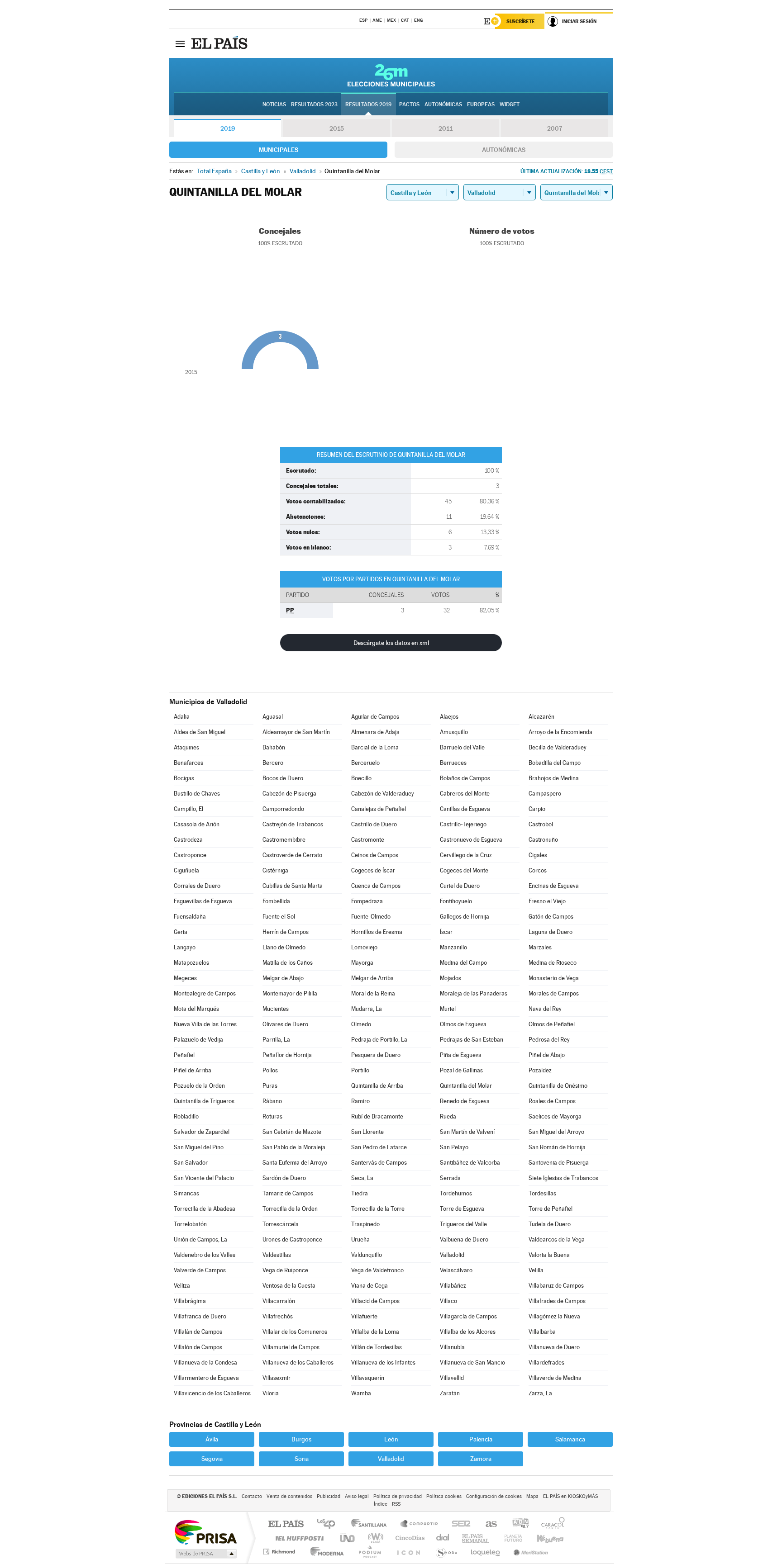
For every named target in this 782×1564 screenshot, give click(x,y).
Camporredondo (283, 809)
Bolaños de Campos (465, 778)
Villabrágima (190, 1301)
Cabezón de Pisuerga (289, 793)
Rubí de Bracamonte (377, 1116)
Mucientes (275, 1008)
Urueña (360, 1239)
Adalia (182, 716)
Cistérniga (275, 870)
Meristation (529, 1551)
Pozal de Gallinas (461, 1070)
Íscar (446, 932)
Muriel (448, 1008)
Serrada (450, 1178)
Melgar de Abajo (283, 978)
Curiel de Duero (460, 885)
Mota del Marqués (196, 1008)
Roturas (272, 1116)
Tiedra (359, 1193)
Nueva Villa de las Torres (205, 1024)
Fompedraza (367, 901)
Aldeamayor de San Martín (296, 732)
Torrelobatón (190, 1224)
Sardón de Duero (284, 1178)
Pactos (409, 104)
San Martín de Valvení (467, 1131)
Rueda (448, 1116)
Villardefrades (546, 1362)
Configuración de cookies (494, 1496)
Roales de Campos (552, 1101)
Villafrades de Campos (557, 1301)
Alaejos (449, 716)
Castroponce (190, 855)
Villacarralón (278, 1301)
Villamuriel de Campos (290, 1347)
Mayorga (362, 962)
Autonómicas (503, 149)
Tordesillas (542, 1193)
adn (517, 1524)
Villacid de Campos (375, 1301)
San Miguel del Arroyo (556, 1131)
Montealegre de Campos (205, 993)
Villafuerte (364, 1316)
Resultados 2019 (368, 104)
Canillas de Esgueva (465, 809)
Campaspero (545, 793)
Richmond (280, 1551)
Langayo (185, 947)
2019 (227, 128)
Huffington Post (298, 1538)
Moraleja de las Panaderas (473, 993)
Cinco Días (408, 1538)
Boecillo (361, 778)
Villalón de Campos (198, 1347)
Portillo (360, 1070)
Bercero (272, 762)
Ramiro (360, 1101)
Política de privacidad (397, 1496)
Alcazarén (541, 716)
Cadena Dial (443, 1538)
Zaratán (450, 1393)
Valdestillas (276, 1254)
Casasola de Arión (196, 824)
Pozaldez (540, 1070)
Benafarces (188, 762)
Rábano (272, 1101)
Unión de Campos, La (200, 1239)
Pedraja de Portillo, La (379, 1039)
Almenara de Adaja (375, 732)
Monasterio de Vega (554, 978)
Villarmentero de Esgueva (206, 1377)
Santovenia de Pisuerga (559, 1162)
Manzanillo (453, 947)
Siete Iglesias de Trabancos (563, 1178)
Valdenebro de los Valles (204, 1254)
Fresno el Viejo (547, 901)
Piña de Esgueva (461, 1055)
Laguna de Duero (550, 932)
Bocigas (184, 778)
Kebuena (542, 1538)
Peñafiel (184, 1055)
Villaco (448, 1301)
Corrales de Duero (197, 885)
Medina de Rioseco (553, 962)
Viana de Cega (369, 1285)
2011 (446, 128)
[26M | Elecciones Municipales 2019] (391, 75)
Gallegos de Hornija (464, 916)
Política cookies (444, 1496)
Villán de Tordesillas (376, 1347)
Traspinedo (365, 1224)
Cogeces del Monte (464, 870)
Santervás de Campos (379, 1162)
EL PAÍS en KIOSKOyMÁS (570, 1496)
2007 (554, 128)
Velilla (536, 1270)
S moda (446, 1551)
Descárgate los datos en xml (391, 642)
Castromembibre (283, 839)
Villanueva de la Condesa (205, 1362)
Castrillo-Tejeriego (463, 824)
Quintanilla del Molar (466, 1085)
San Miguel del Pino (199, 1147)
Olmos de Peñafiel (552, 1024)
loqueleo (486, 1551)
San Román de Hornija (557, 1147)
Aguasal (272, 716)
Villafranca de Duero (200, 1316)
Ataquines (186, 747)
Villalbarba (542, 1331)
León (391, 1439)
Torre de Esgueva (462, 1208)
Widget (510, 104)
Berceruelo (365, 762)
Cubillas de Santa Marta (292, 885)
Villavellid (452, 1377)
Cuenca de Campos (376, 885)
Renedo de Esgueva (465, 1101)
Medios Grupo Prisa (205, 1553)
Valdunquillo (366, 1254)
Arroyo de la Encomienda (560, 732)
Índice (380, 1504)
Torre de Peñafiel (550, 1208)
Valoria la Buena (549, 1254)
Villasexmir (276, 1377)
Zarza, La (540, 1393)
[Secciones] (180, 43)
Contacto (252, 1496)
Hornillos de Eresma (376, 932)
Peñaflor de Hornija (287, 1055)
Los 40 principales (329, 1524)
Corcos (538, 870)
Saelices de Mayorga (555, 1116)
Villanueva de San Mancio (472, 1362)
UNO (348, 1538)
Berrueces (453, 762)
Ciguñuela (186, 870)
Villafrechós (277, 1316)
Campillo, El (188, 809)
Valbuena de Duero (464, 1239)
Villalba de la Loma (375, 1331)
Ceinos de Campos (374, 855)
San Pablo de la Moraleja (293, 1147)
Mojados (450, 978)
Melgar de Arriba (372, 978)
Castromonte (367, 839)
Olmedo (361, 1024)
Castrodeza (188, 839)
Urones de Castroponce (292, 1239)
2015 (336, 128)
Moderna (324, 1551)
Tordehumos (456, 1193)
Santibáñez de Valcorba (470, 1162)
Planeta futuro (509, 1538)
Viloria (270, 1393)
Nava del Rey (545, 1008)
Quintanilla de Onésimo (558, 1085)
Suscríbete (520, 21)
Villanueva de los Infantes (383, 1362)
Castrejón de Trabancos (292, 824)
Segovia (212, 1458)
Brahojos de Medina (554, 778)
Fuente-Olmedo (371, 916)
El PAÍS (286, 1524)
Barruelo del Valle (462, 747)
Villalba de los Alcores (468, 1331)
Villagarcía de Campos (468, 1316)
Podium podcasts (369, 1551)
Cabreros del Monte (465, 793)
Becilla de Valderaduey (557, 747)
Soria (302, 1458)
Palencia (480, 1439)
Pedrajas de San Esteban (471, 1039)
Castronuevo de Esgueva (471, 839)
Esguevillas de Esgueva (203, 901)
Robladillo (186, 1116)
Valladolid (452, 1254)
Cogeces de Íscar (373, 870)
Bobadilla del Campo (555, 762)
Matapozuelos (191, 962)
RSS (396, 1504)
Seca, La (362, 1178)
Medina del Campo (463, 962)
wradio (374, 1538)
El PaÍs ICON (408, 1551)
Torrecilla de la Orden (290, 1208)
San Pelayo (454, 1147)
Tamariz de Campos (287, 1193)
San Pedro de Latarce (379, 1147)
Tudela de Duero (550, 1224)
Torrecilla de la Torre (378, 1208)
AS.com (487, 1524)
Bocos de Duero (282, 778)
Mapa (532, 1496)
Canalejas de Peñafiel (378, 809)
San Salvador (191, 1162)
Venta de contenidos (289, 1496)
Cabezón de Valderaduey (382, 793)
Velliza (182, 1285)
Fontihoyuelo (456, 901)
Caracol (550, 1524)
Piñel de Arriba (192, 1070)
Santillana (371, 1524)
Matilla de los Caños (287, 962)
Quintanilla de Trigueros (204, 1101)
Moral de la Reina (373, 993)
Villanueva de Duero (554, 1347)
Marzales (540, 947)
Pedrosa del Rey (549, 1039)
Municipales (278, 149)
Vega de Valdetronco (377, 1270)
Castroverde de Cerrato (292, 855)
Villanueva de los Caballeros (298, 1362)
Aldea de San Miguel (199, 732)
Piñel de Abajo (547, 1055)
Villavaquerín (367, 1377)
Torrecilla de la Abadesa (204, 1208)
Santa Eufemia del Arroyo (294, 1162)
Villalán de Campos (198, 1331)
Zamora (480, 1458)
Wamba (361, 1393)
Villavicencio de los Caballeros (212, 1393)
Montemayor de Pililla (289, 993)
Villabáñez (453, 1285)
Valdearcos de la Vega (557, 1239)
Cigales (538, 855)
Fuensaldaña (190, 916)
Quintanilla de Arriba (377, 1085)
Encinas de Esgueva (554, 885)
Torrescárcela (280, 1224)
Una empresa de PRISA (205, 1532)
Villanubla (452, 1347)
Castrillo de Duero (374, 824)
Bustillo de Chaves (197, 793)
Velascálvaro (456, 1270)
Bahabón (273, 747)
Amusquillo (454, 732)
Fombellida (276, 901)
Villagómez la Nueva (554, 1316)
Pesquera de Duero (376, 1055)
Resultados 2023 (314, 104)
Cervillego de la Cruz (466, 855)
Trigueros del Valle (463, 1224)
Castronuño (543, 839)
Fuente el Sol (278, 916)
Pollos (270, 1070)
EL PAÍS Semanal (476, 1538)
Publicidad (328, 1496)
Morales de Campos (554, 993)
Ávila (211, 1439)
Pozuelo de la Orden (199, 1085)
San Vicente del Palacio (204, 1178)
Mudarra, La (366, 1008)
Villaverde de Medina (555, 1377)
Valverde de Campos (200, 1270)
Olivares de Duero (285, 1024)
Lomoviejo (364, 947)
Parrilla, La (276, 1039)
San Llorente (367, 1131)
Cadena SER (458, 1524)
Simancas (186, 1193)
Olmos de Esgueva (463, 1024)
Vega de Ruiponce (285, 1270)
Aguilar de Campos (375, 716)
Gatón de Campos (551, 916)
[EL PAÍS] (220, 43)
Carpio (537, 809)
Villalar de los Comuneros (294, 1331)
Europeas (481, 104)
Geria (180, 932)
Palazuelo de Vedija (198, 1039)
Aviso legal (357, 1496)
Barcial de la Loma (375, 747)
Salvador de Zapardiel (201, 1131)
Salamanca (570, 1439)
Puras (269, 1085)
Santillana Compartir (419, 1524)
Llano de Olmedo (283, 947)
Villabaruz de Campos (556, 1285)
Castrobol (541, 824)
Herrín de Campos (285, 932)
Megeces (185, 978)
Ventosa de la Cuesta (288, 1285)
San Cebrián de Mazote (291, 1131)
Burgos (301, 1439)
